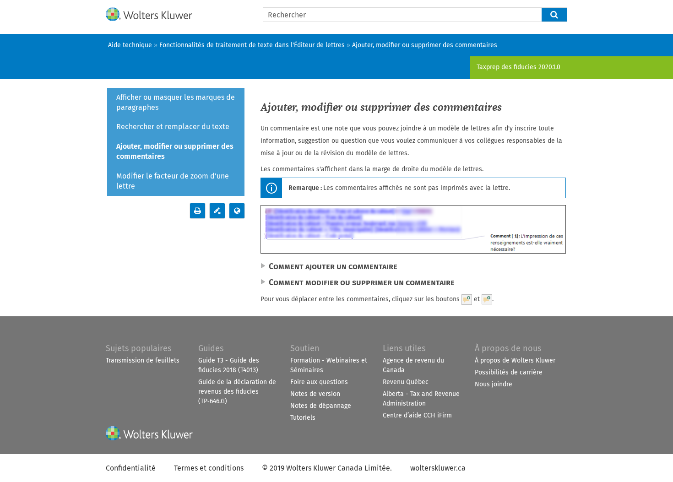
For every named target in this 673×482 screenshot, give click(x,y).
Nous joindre (493, 384)
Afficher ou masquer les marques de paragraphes (175, 102)
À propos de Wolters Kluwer (515, 360)
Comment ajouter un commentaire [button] (333, 266)
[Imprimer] (198, 211)
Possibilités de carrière (509, 372)
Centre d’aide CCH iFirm (417, 415)
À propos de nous (508, 348)
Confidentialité (131, 468)
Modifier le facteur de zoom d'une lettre (172, 181)
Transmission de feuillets (142, 360)
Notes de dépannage (320, 406)
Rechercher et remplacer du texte (172, 126)
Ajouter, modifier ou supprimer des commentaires (174, 151)
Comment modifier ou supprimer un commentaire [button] (362, 282)
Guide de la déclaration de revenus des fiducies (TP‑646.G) (237, 391)
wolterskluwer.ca (438, 468)
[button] (554, 14)
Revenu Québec (406, 382)
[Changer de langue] (237, 211)
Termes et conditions (209, 468)
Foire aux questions (319, 382)
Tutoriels (302, 418)
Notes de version (315, 394)
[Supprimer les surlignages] (217, 211)
